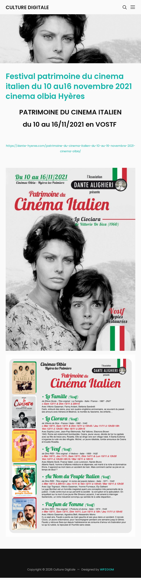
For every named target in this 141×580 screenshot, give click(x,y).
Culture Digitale (27, 7)
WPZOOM (107, 569)
